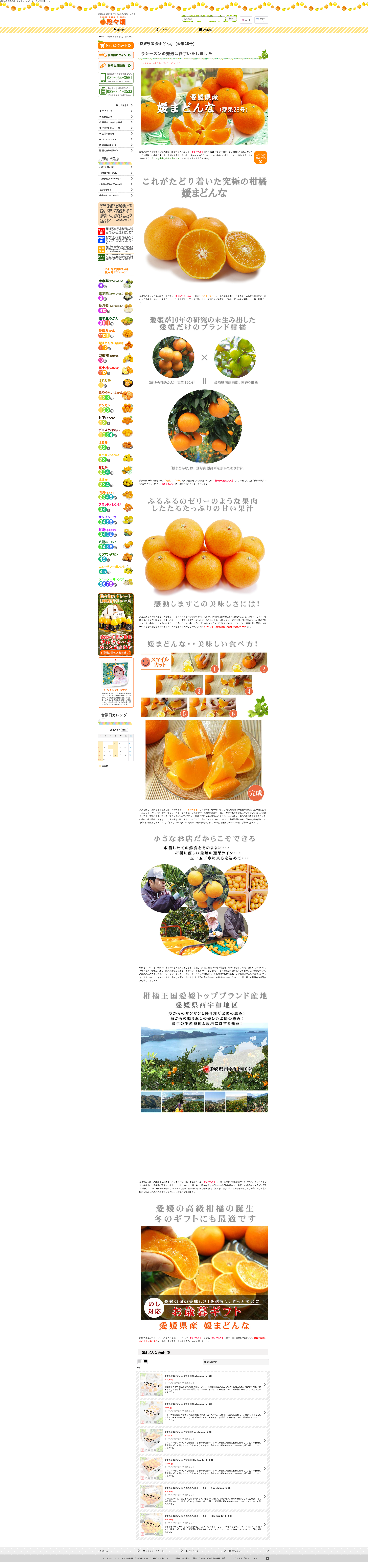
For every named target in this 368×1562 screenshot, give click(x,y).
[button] (248, 30)
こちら (254, 1558)
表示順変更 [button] (212, 1362)
